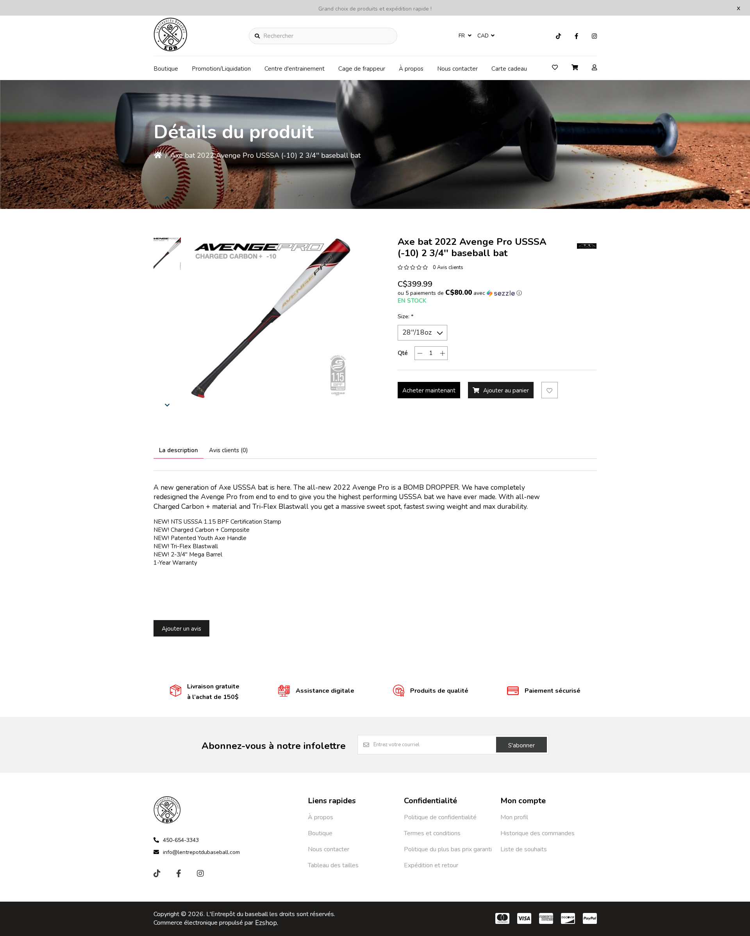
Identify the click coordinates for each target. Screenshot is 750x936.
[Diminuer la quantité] (420, 353)
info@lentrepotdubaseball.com (201, 852)
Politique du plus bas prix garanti (448, 849)
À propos (411, 69)
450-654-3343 (181, 840)
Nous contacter (457, 69)
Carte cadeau (509, 69)
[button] (167, 253)
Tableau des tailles (333, 865)
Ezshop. (266, 922)
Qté (403, 353)
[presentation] (167, 197)
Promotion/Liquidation (221, 69)
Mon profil (514, 817)
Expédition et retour (431, 865)
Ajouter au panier (506, 390)
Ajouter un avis (181, 629)
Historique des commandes (537, 833)
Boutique (166, 69)
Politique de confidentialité (440, 817)
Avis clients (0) (228, 450)
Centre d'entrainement (294, 69)
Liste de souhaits (523, 849)
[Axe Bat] (586, 246)
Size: (406, 316)
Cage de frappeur (361, 69)
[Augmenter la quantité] (442, 353)
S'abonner (521, 745)
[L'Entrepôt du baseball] (171, 49)
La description (178, 450)
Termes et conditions (432, 833)
